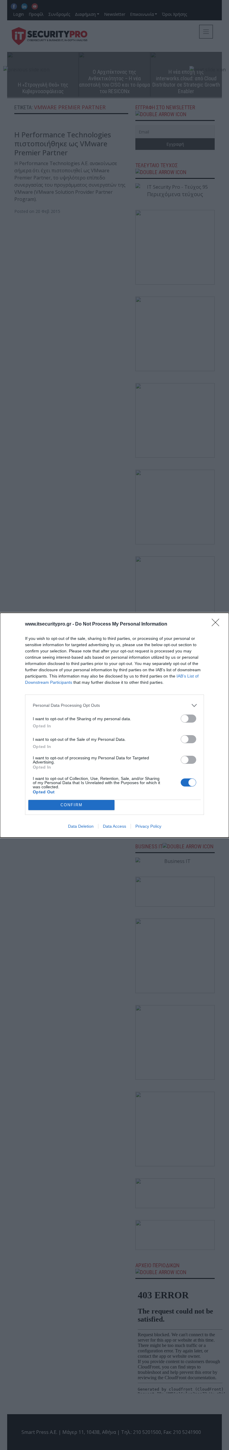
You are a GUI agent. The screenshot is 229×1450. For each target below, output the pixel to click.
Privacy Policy (148, 826)
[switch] (188, 719)
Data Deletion (81, 826)
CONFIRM (72, 805)
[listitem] (114, 705)
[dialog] (114, 725)
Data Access (114, 826)
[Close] (217, 624)
